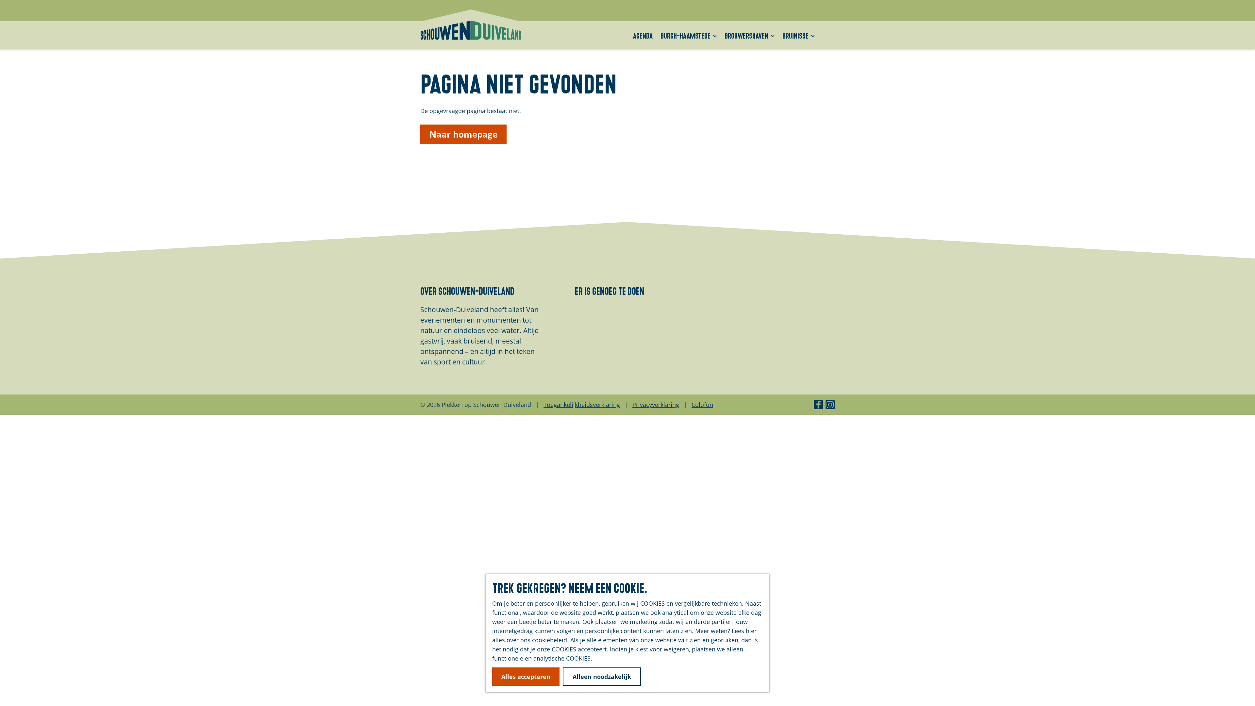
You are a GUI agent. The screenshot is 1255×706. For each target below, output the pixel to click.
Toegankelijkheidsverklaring (582, 405)
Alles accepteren (525, 677)
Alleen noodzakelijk (602, 677)
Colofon (702, 405)
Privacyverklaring (655, 405)
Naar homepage (463, 134)
